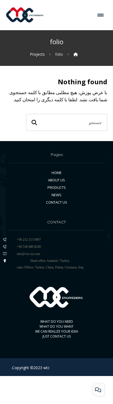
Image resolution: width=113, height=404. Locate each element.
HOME (57, 172)
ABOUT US (56, 180)
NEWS (56, 194)
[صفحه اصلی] (76, 56)
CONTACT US (56, 202)
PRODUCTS (56, 187)
